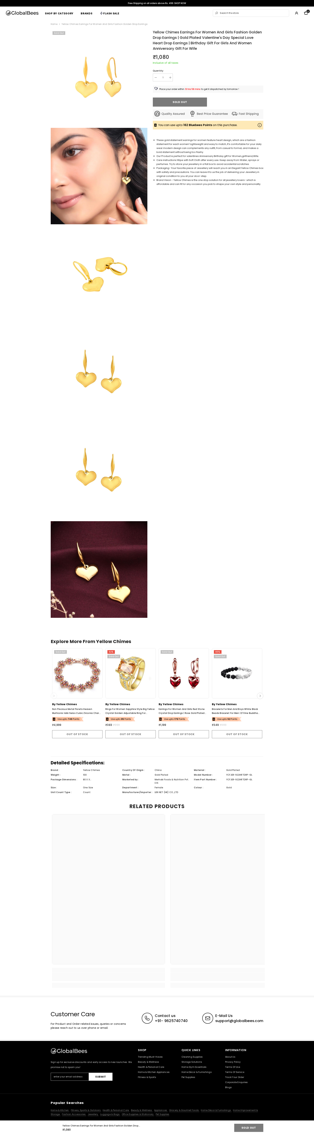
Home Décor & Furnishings (216, 1110)
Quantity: (158, 70)
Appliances (161, 1110)
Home (54, 24)
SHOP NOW (180, 3)
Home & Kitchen (60, 1110)
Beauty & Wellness (142, 1110)
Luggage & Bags (110, 1114)
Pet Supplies (162, 1114)
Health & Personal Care (116, 1110)
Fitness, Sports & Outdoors (86, 1110)
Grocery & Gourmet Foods (184, 1110)
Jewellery (93, 1114)
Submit (100, 1077)
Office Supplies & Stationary (138, 1114)
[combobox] (253, 13)
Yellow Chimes (66, 704)
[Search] (251, 13)
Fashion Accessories (74, 1114)
